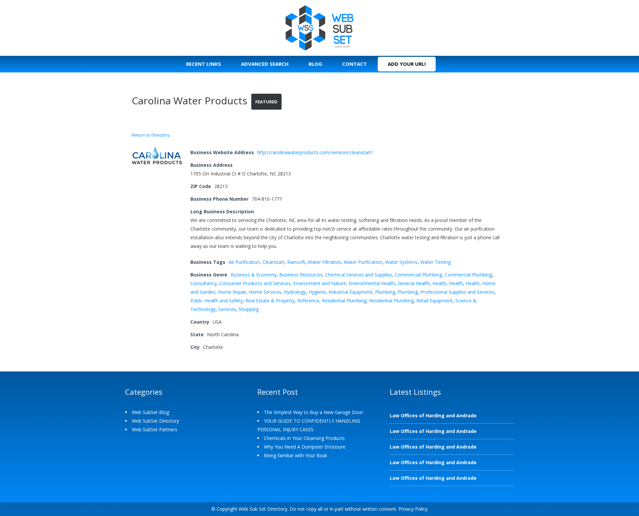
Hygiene (317, 292)
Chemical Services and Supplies (358, 274)
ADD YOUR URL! (407, 63)
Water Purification (363, 262)
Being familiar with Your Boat (295, 455)
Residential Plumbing (344, 300)
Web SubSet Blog (150, 412)
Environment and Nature (319, 283)
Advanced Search (265, 63)
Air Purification (244, 262)
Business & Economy (254, 274)
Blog (315, 63)
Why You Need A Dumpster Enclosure (304, 447)
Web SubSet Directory (155, 421)
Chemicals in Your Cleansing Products (304, 438)
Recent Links (203, 63)
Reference (308, 300)
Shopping (249, 309)
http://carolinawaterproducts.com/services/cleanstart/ (315, 152)
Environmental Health (372, 283)
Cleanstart (274, 262)
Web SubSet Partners (154, 429)
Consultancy (203, 283)
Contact (354, 63)
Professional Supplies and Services (457, 292)
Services (227, 309)
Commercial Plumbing (418, 274)
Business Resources (300, 274)
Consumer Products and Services (255, 283)
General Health (414, 283)
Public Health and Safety (216, 300)
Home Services (265, 292)
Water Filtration (324, 262)
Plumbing (385, 292)
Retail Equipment (434, 300)
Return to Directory (151, 135)
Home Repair (232, 292)
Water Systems (401, 262)
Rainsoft (296, 262)
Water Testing (435, 262)
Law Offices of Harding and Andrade (433, 415)
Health (439, 283)
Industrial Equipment (350, 292)
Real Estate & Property (270, 300)
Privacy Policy (413, 509)
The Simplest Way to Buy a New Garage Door (313, 412)
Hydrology (295, 292)
